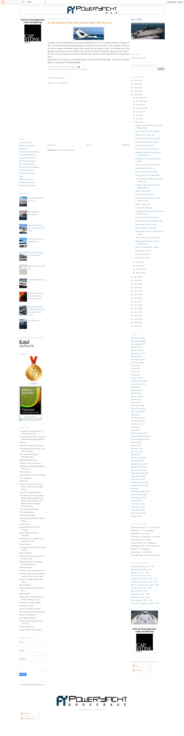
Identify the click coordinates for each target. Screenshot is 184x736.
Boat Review (135, 350)
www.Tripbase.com (30, 416)
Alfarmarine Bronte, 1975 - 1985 (143, 566)
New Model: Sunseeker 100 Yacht (147, 237)
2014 (136, 301)
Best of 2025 (136, 19)
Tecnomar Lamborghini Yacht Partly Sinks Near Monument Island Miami (35, 311)
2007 (136, 326)
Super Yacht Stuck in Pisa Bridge (147, 131)
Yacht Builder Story (138, 491)
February (139, 269)
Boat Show (135, 356)
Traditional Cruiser (138, 482)
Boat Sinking (60, 69)
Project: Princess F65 (143, 191)
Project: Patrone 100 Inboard (145, 228)
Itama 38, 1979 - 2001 (139, 591)
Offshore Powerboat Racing (29, 151)
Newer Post (52, 145)
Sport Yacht (135, 460)
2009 (136, 319)
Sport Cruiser (136, 457)
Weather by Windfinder (27, 185)
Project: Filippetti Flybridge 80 (32, 213)
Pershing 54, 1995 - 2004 (140, 597)
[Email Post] (78, 67)
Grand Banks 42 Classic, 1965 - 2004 (144, 582)
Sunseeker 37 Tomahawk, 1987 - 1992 (145, 603)
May (138, 122)
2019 (136, 284)
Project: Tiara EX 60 (142, 254)
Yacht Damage (136, 497)
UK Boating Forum (26, 179)
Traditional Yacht (137, 485)
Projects (134, 445)
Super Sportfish (136, 476)
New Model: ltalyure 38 (144, 250)
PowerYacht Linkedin (27, 164)
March (138, 265)
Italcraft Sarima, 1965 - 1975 (141, 588)
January (139, 272)
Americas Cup (136, 338)
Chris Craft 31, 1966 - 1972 (141, 575)
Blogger (42, 684)
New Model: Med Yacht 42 (145, 168)
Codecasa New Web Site (144, 207)
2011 (136, 312)
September (140, 108)
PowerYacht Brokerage (27, 154)
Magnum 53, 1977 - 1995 (140, 594)
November (140, 101)
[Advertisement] (32, 92)
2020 (136, 280)
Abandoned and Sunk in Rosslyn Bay (149, 221)
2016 (136, 294)
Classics (134, 368)
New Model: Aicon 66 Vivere (146, 224)
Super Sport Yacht (137, 473)
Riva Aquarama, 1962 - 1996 (141, 600)
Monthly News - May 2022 (145, 135)
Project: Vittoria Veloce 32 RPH (147, 247)
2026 (136, 80)
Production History (138, 439)
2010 (136, 315)
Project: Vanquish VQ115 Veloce (147, 217)
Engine (133, 375)
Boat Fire (134, 347)
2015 (136, 298)
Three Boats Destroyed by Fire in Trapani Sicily (147, 242)
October (139, 104)
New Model (135, 421)
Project (133, 442)
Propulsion (135, 448)
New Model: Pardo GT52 (144, 194)
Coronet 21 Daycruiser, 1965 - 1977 (144, 578)
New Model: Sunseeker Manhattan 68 (34, 240)
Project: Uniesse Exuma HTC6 (146, 171)
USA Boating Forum (26, 182)
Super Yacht (135, 479)
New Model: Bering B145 (144, 145)
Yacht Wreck (135, 510)
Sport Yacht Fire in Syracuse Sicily (148, 138)
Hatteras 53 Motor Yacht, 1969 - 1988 (145, 585)
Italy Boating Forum (26, 145)
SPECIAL (134, 454)
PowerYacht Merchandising (29, 167)
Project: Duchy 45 (32, 320)
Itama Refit (23, 148)
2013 (136, 305)
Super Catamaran (137, 470)
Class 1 (133, 365)
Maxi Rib (134, 402)
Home (89, 145)
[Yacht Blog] (33, 385)
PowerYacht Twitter (26, 170)
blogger (134, 516)
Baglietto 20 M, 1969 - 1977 (141, 569)
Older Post (126, 145)
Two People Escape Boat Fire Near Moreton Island (147, 199)
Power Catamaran (137, 433)
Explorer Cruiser (137, 381)
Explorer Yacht (136, 384)
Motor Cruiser (136, 408)
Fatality (134, 387)
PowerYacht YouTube (27, 173)
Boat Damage (136, 344)
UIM (21, 176)
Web (132, 488)
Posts (136, 665)
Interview (134, 399)
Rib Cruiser (135, 451)
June (138, 118)
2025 (136, 84)
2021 (136, 277)
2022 (136, 94)
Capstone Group (25, 142)
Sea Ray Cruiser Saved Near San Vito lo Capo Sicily (35, 228)
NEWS (133, 414)
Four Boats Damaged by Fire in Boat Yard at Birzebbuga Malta (35, 296)
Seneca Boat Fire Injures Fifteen (147, 142)
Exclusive (134, 378)
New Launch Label (142, 257)
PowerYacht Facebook (27, 158)
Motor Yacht (135, 411)
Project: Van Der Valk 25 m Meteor (148, 164)
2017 (136, 291)
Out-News (83, 69)
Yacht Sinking (136, 507)
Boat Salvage (136, 353)
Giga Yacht (135, 390)
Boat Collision (136, 341)
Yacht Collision (137, 494)
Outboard (134, 427)
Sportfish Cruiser (137, 464)
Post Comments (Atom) (66, 150)
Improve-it (135, 396)
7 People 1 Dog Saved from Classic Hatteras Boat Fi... (148, 186)
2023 (136, 91)
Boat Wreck (72, 69)
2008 (136, 322)
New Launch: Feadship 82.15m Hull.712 (34, 253)
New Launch (135, 417)
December (140, 97)
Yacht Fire (134, 500)
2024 (136, 87)
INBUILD (134, 393)
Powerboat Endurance (139, 436)
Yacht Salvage (136, 503)
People (133, 430)
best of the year (136, 513)
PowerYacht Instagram (27, 161)
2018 (136, 287)
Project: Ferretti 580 (142, 204)
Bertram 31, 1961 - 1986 (140, 572)
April (138, 262)
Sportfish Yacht (136, 467)
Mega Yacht (135, 405)
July (138, 115)
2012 (136, 308)
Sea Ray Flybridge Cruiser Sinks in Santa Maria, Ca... (148, 153)
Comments (138, 670)
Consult (134, 371)
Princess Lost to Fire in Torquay (146, 149)
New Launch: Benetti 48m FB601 (147, 175)
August (139, 111)
